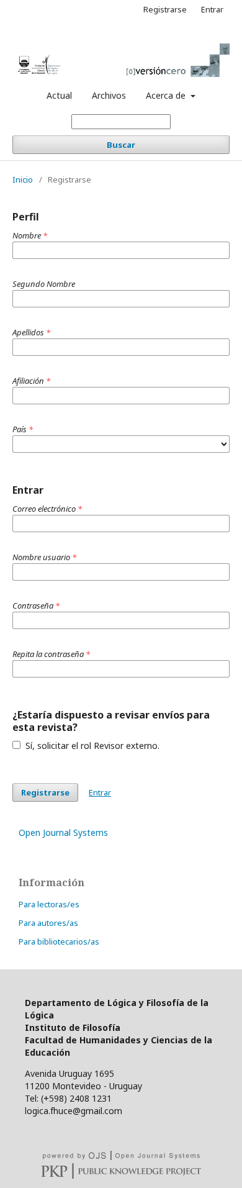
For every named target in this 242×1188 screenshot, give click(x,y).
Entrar (212, 9)
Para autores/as (48, 922)
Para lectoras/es (49, 904)
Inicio (22, 179)
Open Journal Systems (63, 832)
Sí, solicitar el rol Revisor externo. (91, 745)
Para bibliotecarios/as (59, 941)
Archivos (109, 95)
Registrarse (165, 9)
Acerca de (167, 95)
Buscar (121, 144)
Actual (59, 95)
